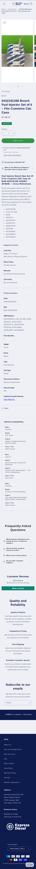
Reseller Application (11, 782)
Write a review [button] (18, 588)
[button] (4, 3)
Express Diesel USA (14, 863)
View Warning (9, 399)
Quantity (4, 129)
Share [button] (6, 408)
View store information (12, 155)
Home (4, 9)
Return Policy (9, 763)
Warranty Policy (10, 773)
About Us (7, 745)
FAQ (5, 759)
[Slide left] (13, 86)
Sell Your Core (9, 754)
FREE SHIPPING (6, 123)
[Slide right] (22, 86)
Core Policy (8, 768)
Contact (7, 778)
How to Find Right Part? (13, 749)
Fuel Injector (12, 9)
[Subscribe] (29, 702)
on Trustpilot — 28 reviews (18, 714)
